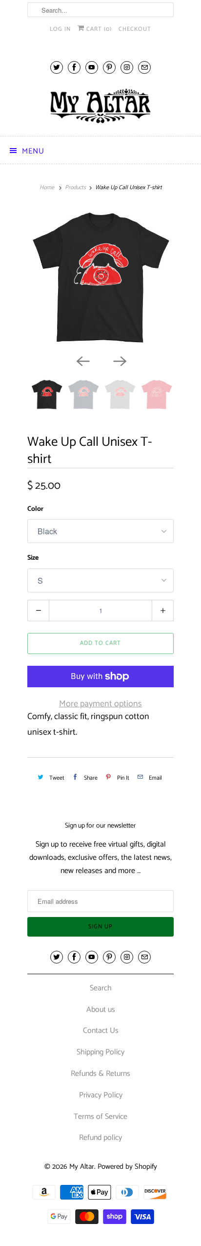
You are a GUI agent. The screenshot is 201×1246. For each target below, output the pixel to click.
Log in (60, 29)
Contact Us (101, 1030)
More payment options (100, 704)
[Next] (119, 360)
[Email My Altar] (144, 67)
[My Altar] (100, 106)
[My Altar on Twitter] (56, 67)
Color (35, 509)
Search (101, 988)
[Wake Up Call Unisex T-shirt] (100, 279)
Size (33, 558)
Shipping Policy (100, 1052)
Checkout (135, 29)
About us (100, 1009)
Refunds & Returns (100, 1073)
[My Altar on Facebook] (74, 67)
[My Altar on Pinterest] (109, 67)
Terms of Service (100, 1116)
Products (75, 187)
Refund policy (100, 1137)
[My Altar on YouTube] (91, 67)
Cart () (98, 29)
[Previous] (82, 360)
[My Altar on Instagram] (127, 67)
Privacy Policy (100, 1095)
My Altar (81, 1166)
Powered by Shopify (127, 1166)
